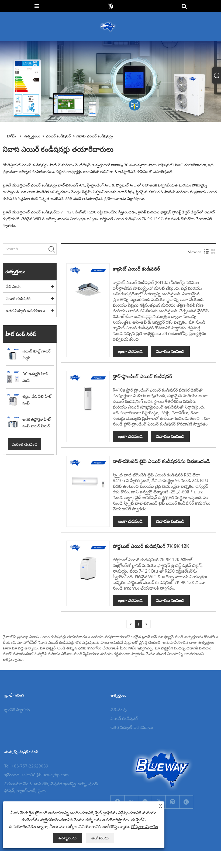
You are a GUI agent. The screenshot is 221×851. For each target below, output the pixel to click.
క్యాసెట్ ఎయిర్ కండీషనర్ (136, 268)
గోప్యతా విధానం (144, 826)
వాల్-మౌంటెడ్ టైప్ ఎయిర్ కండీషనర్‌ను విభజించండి (161, 461)
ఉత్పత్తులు (32, 136)
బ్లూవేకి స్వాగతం (17, 709)
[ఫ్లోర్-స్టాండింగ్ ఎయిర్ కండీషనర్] (88, 392)
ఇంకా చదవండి (130, 351)
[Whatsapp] (186, 802)
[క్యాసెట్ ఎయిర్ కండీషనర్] (88, 284)
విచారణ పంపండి (170, 351)
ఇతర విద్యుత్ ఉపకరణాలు (25, 310)
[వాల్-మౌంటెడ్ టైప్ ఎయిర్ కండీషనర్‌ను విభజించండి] (88, 476)
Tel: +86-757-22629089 (26, 766)
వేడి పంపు (13, 286)
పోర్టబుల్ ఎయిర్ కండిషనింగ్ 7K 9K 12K (151, 546)
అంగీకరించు (100, 837)
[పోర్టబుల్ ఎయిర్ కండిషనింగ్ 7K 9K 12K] (88, 561)
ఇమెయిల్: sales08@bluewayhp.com (36, 774)
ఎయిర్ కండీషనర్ (58, 136)
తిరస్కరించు (67, 837)
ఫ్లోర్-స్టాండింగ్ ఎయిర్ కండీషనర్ (142, 376)
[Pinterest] (172, 802)
